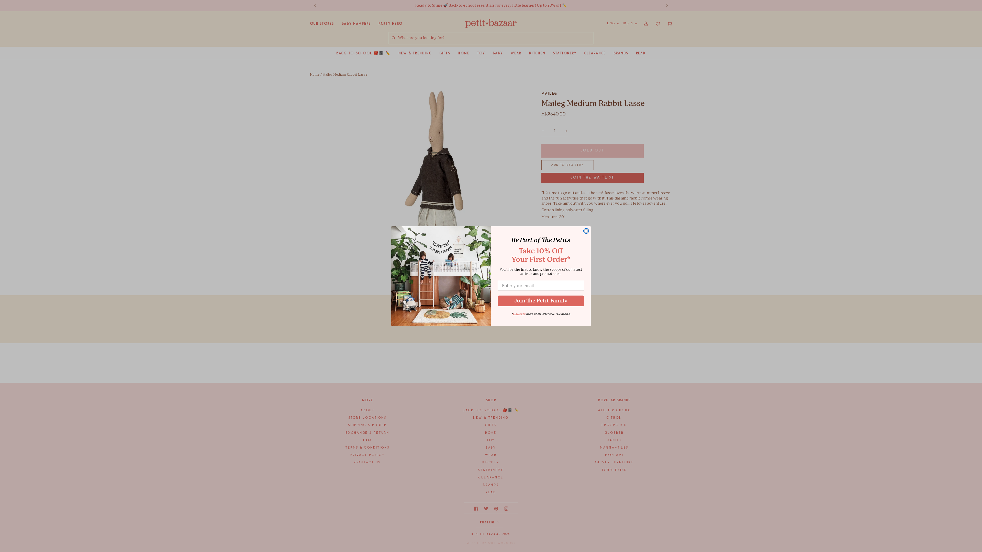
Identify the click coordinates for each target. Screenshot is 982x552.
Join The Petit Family (541, 301)
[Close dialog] (586, 230)
